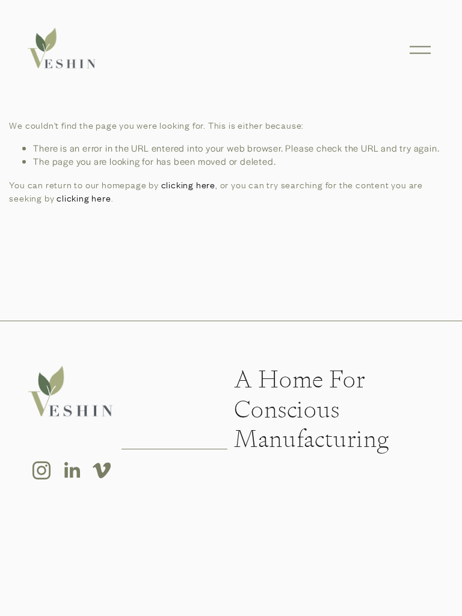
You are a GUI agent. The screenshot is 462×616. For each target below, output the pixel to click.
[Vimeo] (101, 470)
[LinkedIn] (71, 470)
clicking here (188, 185)
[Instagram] (41, 470)
